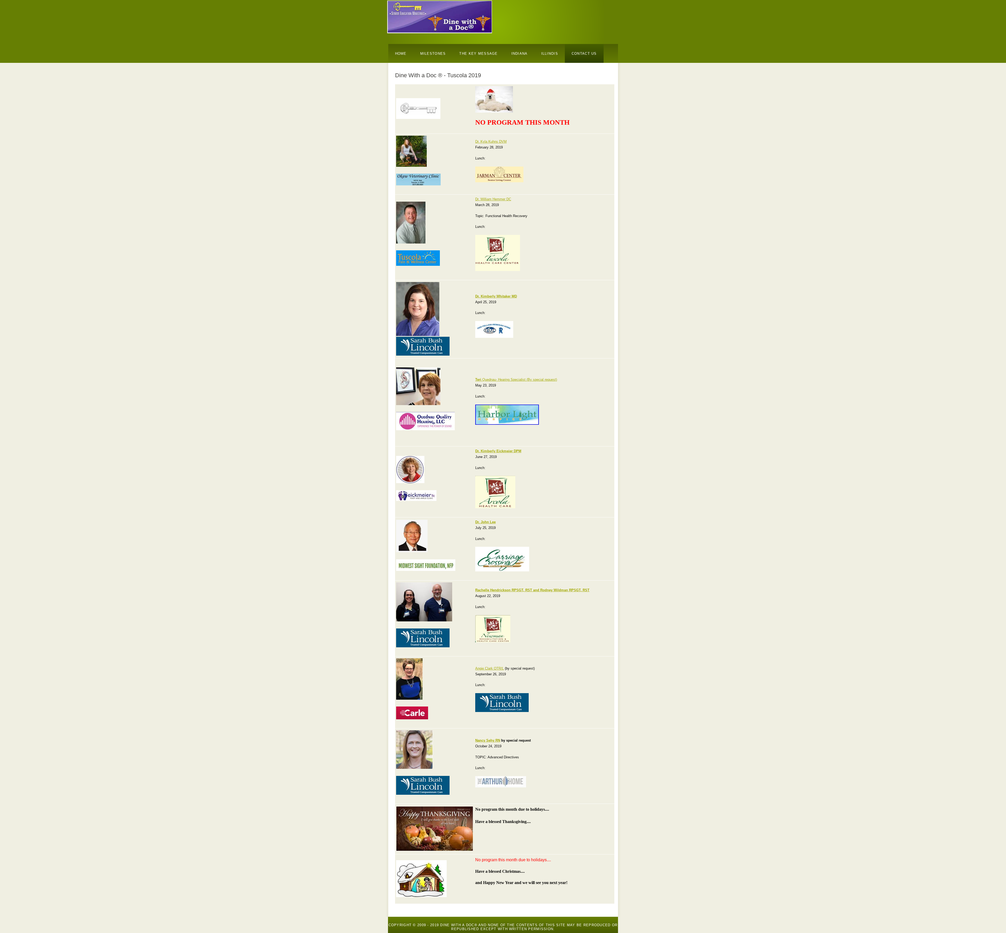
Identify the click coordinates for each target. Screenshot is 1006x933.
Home (401, 54)
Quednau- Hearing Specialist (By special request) (519, 380)
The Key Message (478, 54)
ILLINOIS (549, 54)
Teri (478, 380)
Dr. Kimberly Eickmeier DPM (498, 451)
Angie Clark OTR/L (489, 668)
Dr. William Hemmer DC (493, 199)
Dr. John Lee (485, 522)
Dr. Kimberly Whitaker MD (496, 296)
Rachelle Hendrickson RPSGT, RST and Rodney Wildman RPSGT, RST (532, 590)
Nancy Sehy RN (487, 740)
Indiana (519, 54)
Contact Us (584, 54)
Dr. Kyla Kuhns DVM (491, 141)
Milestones (433, 54)
